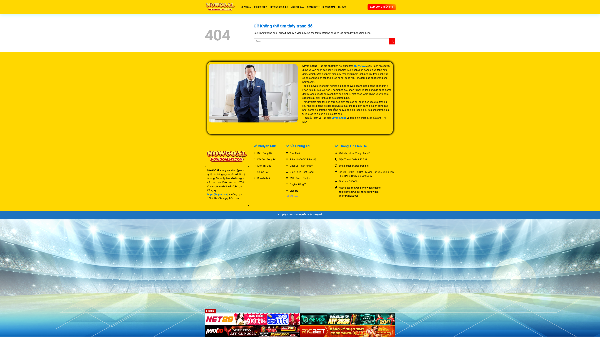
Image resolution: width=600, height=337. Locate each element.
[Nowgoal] (220, 7)
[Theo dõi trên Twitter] (288, 196)
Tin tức (342, 7)
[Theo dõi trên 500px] (296, 196)
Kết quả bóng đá (279, 7)
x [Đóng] (210, 311)
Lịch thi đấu (297, 7)
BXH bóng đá (260, 7)
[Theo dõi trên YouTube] (291, 196)
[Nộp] (392, 41)
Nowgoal (246, 7)
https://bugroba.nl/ (217, 194)
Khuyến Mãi (328, 7)
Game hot (312, 7)
